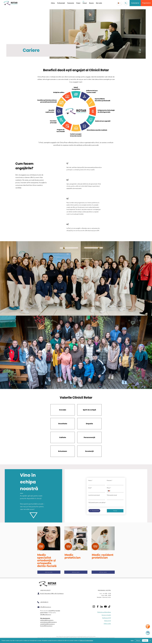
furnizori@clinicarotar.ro (46, 625)
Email (90, 488)
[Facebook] (97, 606)
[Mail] (38, 607)
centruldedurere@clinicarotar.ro (48, 622)
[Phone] (38, 602)
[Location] (38, 593)
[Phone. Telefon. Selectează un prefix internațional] (109, 490)
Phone (109, 488)
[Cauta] (126, 3)
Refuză (138, 640)
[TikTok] (109, 606)
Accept (145, 640)
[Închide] (150, 640)
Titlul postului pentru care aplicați (97, 502)
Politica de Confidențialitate (86, 640)
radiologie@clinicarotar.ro (46, 620)
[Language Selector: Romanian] (119, 3)
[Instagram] (93, 606)
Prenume (109, 480)
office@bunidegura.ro (45, 614)
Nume (90, 480)
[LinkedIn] (101, 606)
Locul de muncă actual (94, 495)
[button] (53, 3)
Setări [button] (132, 640)
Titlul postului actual (112, 495)
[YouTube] (105, 606)
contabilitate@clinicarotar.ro (47, 624)
